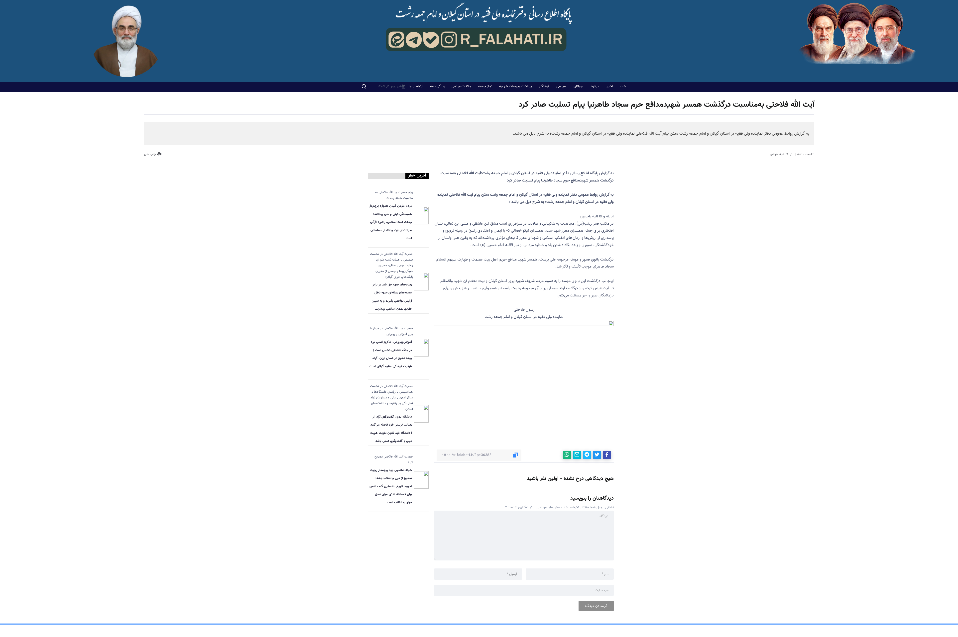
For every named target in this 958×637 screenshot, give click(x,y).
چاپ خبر (150, 154)
